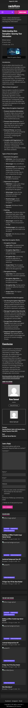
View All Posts (14, 405)
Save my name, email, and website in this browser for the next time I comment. (14, 491)
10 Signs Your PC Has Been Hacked (12, 582)
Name (4, 472)
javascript (6, 528)
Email (4, 478)
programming (14, 528)
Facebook (8, 701)
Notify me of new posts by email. (13, 503)
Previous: (13, 429)
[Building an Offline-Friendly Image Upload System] (14, 525)
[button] (2, 12)
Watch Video (22, 12)
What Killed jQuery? (7, 687)
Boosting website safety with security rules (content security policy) (13, 377)
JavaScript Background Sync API (11, 559)
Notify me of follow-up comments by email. (13, 498)
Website (4, 484)
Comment (5, 451)
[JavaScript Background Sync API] (14, 549)
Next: (9, 435)
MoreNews (10, 706)
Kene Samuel (7, 40)
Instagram (15, 701)
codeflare (6, 539)
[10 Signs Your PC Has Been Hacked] (14, 571)
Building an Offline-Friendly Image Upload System (12, 536)
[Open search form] (12, 12)
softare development (8, 27)
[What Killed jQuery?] (14, 677)
